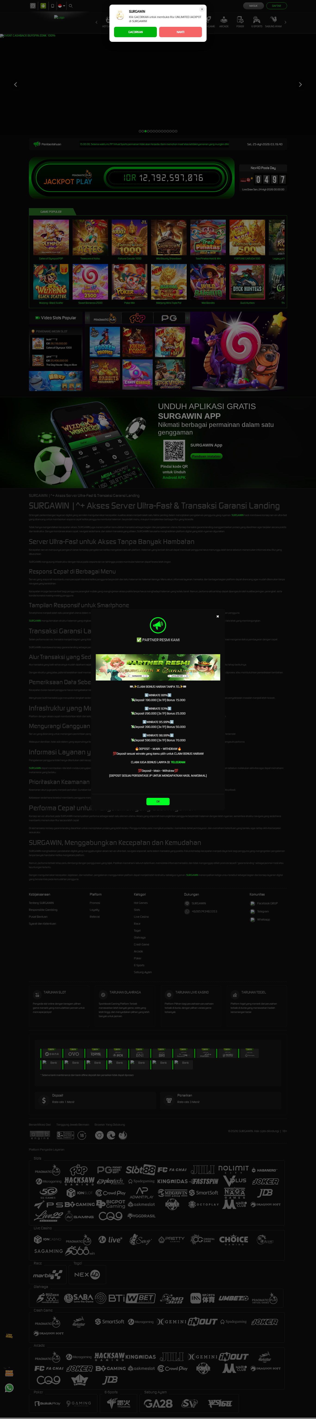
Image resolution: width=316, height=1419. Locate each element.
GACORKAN (135, 32)
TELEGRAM (178, 762)
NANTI (180, 32)
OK (158, 801)
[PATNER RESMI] (158, 667)
